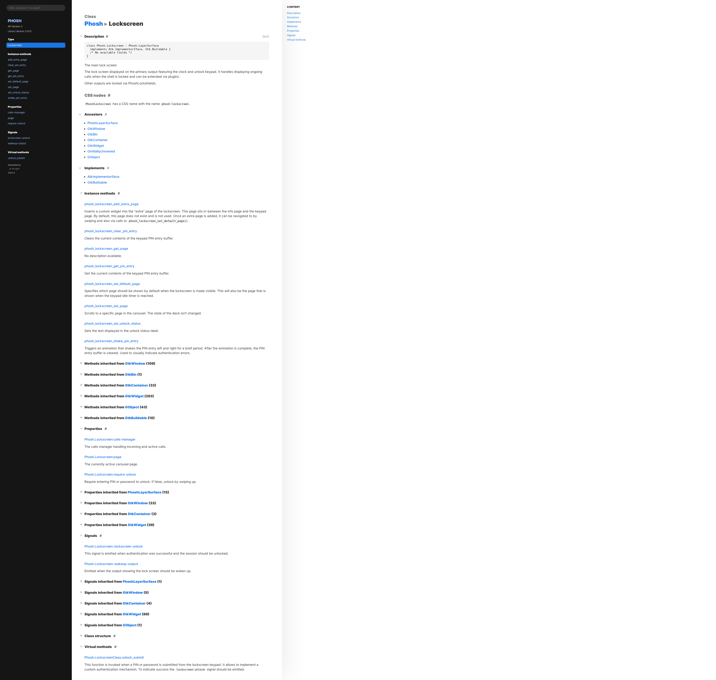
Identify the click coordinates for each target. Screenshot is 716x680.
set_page (13, 87)
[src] (266, 36)
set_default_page (18, 81)
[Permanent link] (109, 95)
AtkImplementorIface (103, 177)
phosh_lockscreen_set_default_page (112, 284)
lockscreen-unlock (19, 137)
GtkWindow (96, 129)
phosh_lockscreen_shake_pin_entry (111, 341)
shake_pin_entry (17, 97)
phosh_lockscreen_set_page (106, 306)
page (11, 117)
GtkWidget (95, 146)
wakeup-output (17, 143)
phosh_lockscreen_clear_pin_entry (110, 231)
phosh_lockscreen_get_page (106, 248)
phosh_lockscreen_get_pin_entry (109, 266)
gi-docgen (14, 168)
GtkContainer (97, 140)
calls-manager (16, 112)
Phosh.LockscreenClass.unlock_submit (114, 657)
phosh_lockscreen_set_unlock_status (112, 323)
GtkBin (92, 134)
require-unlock (16, 123)
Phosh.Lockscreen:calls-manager (110, 439)
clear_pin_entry (17, 65)
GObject (93, 157)
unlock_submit (16, 158)
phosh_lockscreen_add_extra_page (111, 204)
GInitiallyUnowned (101, 151)
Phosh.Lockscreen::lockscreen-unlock (113, 546)
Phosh (14, 20)
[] (81, 35)
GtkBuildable (97, 182)
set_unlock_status (18, 92)
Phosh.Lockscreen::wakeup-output (111, 564)
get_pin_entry (16, 76)
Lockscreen (15, 45)
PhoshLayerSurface (102, 123)
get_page (13, 70)
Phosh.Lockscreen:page (102, 457)
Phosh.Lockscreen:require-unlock (110, 474)
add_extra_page (17, 59)
